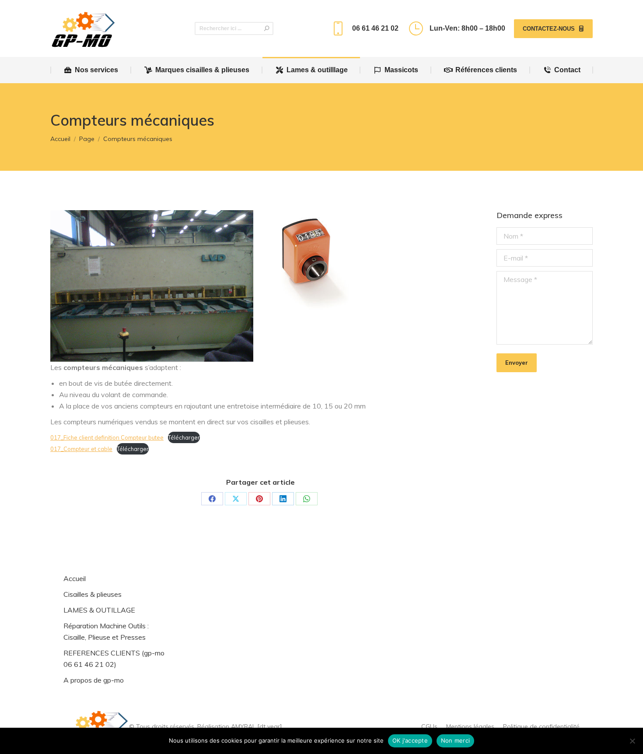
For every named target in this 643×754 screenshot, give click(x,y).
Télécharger (184, 437)
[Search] (266, 28)
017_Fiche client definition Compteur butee (107, 437)
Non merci (455, 740)
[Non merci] (632, 740)
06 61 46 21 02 (375, 28)
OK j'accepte (410, 740)
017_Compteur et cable (81, 448)
